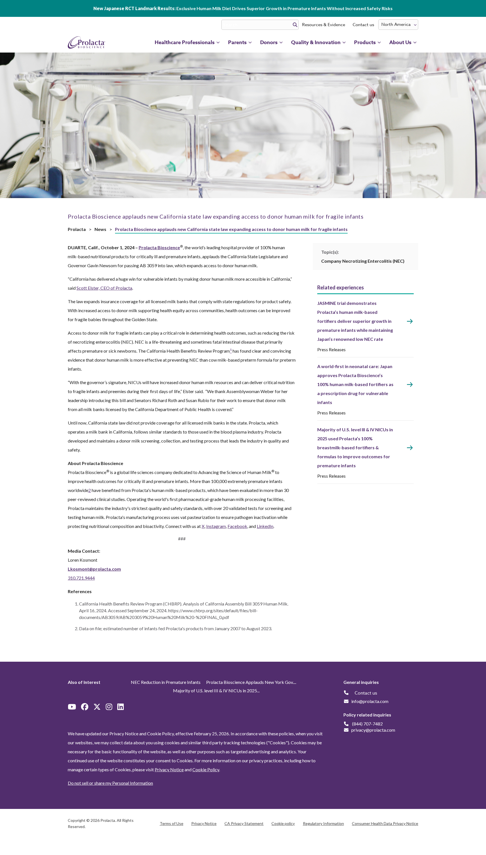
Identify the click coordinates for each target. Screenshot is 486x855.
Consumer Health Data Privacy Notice (385, 823)
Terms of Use (171, 823)
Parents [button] (237, 42)
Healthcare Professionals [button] (185, 42)
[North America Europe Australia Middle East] (398, 24)
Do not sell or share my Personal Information (110, 783)
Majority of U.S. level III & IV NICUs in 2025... (216, 690)
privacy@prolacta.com (373, 729)
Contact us (363, 25)
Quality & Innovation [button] (316, 42)
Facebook (237, 526)
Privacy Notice (169, 769)
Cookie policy (283, 823)
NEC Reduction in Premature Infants (166, 682)
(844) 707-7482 (367, 723)
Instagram (216, 526)
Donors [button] (269, 42)
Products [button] (365, 42)
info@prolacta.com (369, 701)
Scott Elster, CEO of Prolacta (104, 288)
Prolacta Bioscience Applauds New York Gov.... (251, 682)
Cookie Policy (205, 769)
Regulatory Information (323, 823)
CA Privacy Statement (244, 823)
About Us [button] (400, 42)
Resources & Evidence (323, 25)
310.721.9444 (81, 577)
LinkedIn (265, 526)
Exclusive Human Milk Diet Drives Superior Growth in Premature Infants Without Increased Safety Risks (243, 8)
